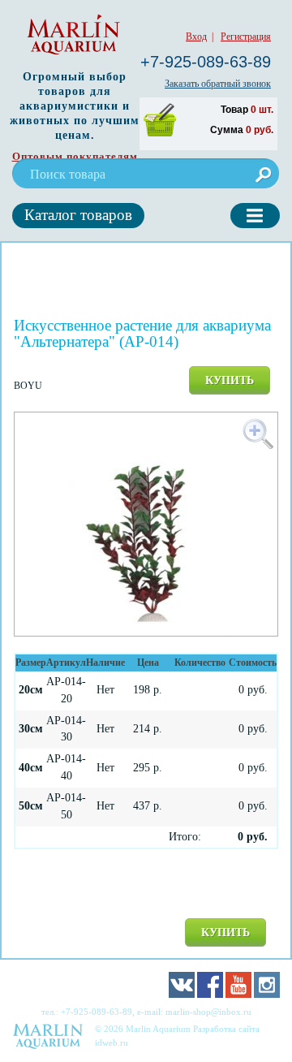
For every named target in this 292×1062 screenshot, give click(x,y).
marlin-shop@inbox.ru (208, 1012)
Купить (229, 380)
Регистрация (246, 36)
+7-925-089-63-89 (205, 62)
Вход (196, 36)
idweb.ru (111, 1042)
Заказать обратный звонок (218, 83)
